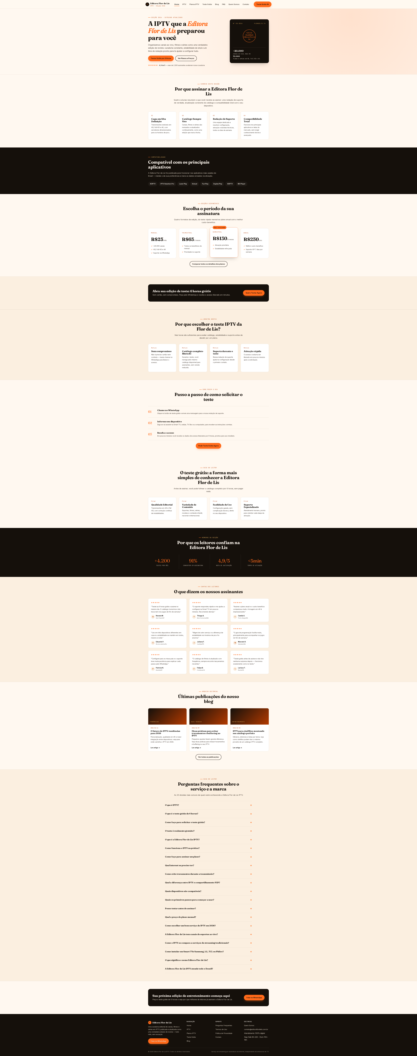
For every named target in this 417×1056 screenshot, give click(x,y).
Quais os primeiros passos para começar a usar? (189, 900)
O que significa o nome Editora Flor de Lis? (186, 960)
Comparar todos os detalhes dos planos (208, 264)
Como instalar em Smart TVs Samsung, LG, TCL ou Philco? (194, 951)
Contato (246, 4)
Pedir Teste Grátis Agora (208, 446)
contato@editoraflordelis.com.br (256, 1029)
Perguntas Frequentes (223, 1025)
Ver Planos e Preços (186, 58)
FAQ (223, 4)
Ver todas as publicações (208, 757)
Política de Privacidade (223, 1033)
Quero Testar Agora (254, 293)
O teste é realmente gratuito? (179, 831)
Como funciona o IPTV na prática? (182, 848)
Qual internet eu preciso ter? (179, 865)
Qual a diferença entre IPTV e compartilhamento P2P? (192, 882)
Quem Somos (233, 4)
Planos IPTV (194, 4)
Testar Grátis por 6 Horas (161, 58)
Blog (217, 4)
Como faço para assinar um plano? (182, 856)
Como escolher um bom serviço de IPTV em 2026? (190, 925)
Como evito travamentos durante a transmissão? (189, 874)
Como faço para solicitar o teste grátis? (185, 822)
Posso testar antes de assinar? (180, 908)
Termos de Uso (221, 1029)
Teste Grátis (207, 4)
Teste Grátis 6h (262, 4)
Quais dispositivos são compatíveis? (183, 891)
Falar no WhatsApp (254, 997)
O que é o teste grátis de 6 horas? (181, 813)
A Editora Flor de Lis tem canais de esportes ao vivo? (191, 934)
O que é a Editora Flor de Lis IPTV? (182, 839)
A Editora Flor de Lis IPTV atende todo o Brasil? (189, 968)
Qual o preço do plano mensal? (180, 917)
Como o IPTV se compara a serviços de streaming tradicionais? (197, 943)
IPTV (184, 4)
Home (176, 4)
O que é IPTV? (172, 805)
